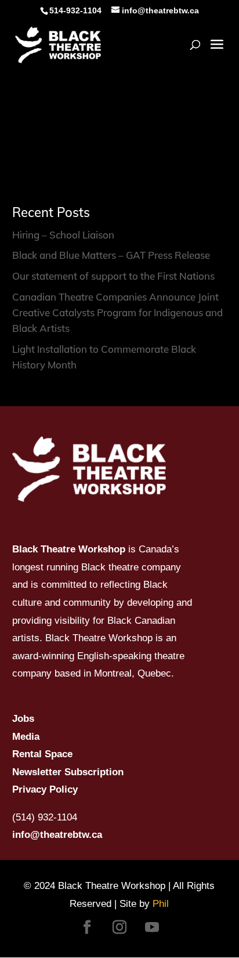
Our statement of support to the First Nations (113, 276)
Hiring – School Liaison (63, 235)
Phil (161, 903)
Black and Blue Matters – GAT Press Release (111, 255)
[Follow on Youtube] (152, 927)
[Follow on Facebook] (87, 927)
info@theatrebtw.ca (57, 834)
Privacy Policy (45, 789)
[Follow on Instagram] (119, 927)
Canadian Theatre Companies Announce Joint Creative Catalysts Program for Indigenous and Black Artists (117, 312)
